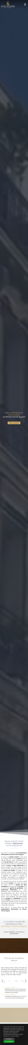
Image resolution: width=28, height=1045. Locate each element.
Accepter (9, 1041)
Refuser (10, 1039)
